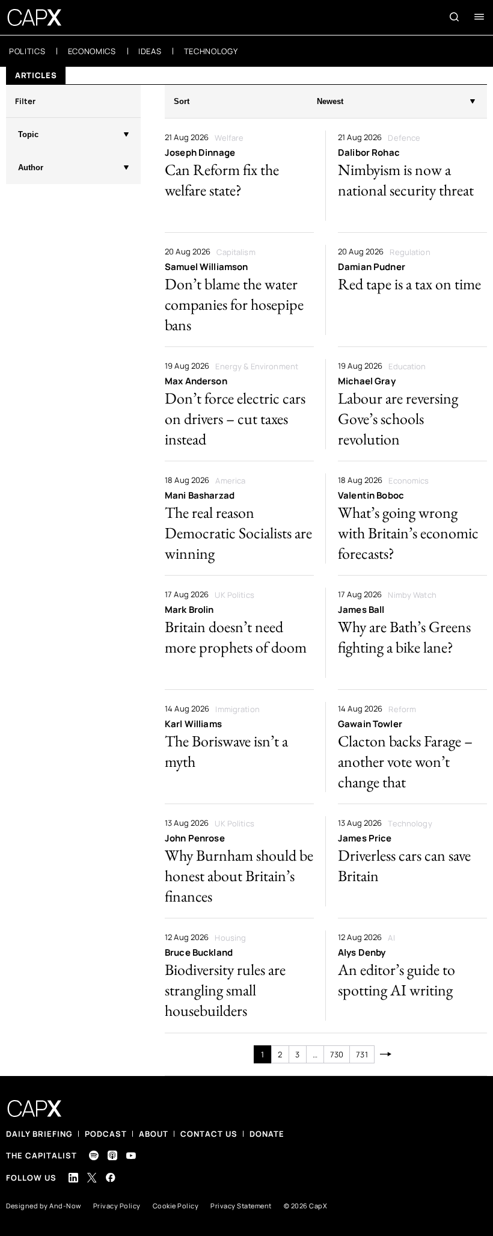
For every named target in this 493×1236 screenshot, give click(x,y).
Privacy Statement (241, 1205)
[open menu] (479, 17)
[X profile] (92, 1177)
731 (361, 1054)
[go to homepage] (34, 17)
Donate (267, 1134)
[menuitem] (27, 51)
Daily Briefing (39, 1134)
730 (336, 1054)
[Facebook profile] (110, 1177)
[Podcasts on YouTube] (131, 1155)
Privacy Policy (117, 1205)
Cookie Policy (176, 1205)
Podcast (106, 1134)
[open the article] (239, 176)
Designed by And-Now (43, 1205)
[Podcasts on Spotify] (94, 1155)
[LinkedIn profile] (73, 1177)
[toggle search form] (454, 17)
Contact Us (208, 1134)
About (153, 1134)
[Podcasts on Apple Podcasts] (112, 1155)
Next (386, 1054)
